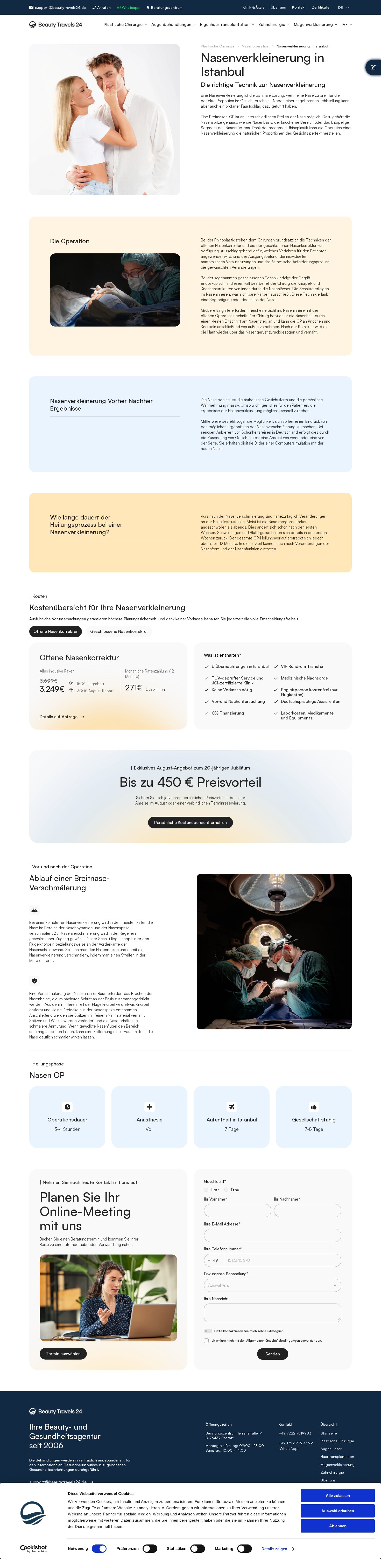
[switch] (150, 1548)
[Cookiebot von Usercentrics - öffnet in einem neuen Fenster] (33, 1549)
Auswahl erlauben (337, 1511)
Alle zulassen (338, 1495)
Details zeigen (274, 1549)
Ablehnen (338, 1526)
